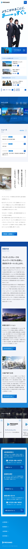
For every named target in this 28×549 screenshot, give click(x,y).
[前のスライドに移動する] (21, 103)
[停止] (17, 103)
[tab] (11, 118)
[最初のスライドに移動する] (25, 103)
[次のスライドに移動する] (25, 414)
